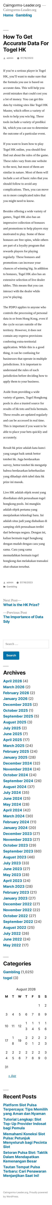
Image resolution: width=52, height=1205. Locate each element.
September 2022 (18, 921)
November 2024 (17, 769)
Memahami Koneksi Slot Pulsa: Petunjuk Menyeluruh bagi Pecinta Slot (25, 1140)
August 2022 (14, 927)
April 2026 (12, 681)
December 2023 (17, 833)
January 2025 (15, 757)
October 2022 (15, 916)
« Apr (12, 1076)
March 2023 (13, 886)
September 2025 (18, 716)
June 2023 (12, 869)
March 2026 (13, 687)
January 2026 (15, 698)
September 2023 (18, 851)
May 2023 (12, 875)
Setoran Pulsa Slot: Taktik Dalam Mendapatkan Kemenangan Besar (25, 1156)
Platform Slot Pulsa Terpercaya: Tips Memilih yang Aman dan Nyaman (25, 1109)
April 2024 (12, 810)
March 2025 (13, 745)
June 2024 (12, 798)
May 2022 (12, 945)
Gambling (24, 15)
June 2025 (12, 734)
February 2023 (16, 892)
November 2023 (17, 839)
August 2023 (14, 857)
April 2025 (12, 740)
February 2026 (16, 693)
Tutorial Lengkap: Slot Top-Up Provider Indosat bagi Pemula (24, 1123)
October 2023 (15, 845)
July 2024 (12, 792)
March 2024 (14, 816)
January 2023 (15, 898)
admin (10, 58)
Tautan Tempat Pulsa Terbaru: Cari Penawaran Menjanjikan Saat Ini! (24, 1171)
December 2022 (17, 904)
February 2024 (16, 822)
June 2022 (12, 939)
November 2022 (17, 910)
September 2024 (18, 781)
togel (7, 978)
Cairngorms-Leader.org (22, 5)
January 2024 (15, 828)
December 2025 (17, 704)
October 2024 (15, 775)
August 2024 (14, 787)
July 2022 (12, 933)
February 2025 (16, 751)
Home (8, 15)
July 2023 (12, 863)
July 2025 (12, 728)
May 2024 (12, 804)
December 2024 (17, 763)
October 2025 (15, 710)
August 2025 (14, 722)
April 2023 (12, 880)
